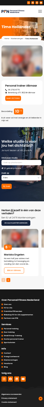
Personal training (11, 329)
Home (7, 38)
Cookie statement (9, 402)
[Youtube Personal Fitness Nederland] (41, 2)
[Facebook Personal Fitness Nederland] (32, 2)
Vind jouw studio (9, 158)
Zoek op (5, 173)
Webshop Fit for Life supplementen (18, 315)
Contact (7, 353)
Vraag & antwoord (11, 356)
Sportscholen (9, 342)
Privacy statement (9, 398)
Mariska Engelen (20, 252)
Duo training (9, 332)
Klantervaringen (17, 38)
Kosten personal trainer (14, 339)
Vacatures (8, 363)
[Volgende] (8, 280)
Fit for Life (8, 308)
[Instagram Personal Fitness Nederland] (28, 2)
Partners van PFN (11, 318)
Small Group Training (13, 336)
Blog (6, 367)
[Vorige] (3, 280)
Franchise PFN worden (13, 311)
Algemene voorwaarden (11, 394)
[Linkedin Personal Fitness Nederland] (36, 2)
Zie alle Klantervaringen (15, 223)
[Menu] (40, 11)
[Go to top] (41, 399)
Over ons (7, 304)
